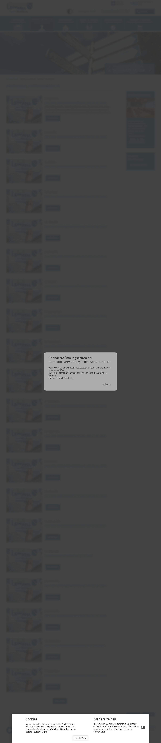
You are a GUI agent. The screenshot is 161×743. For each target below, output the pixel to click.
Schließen (80, 738)
